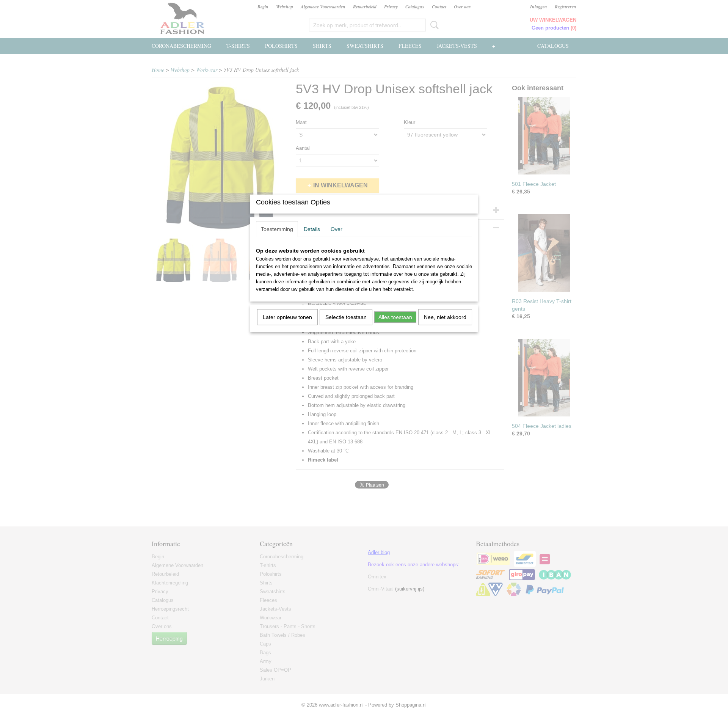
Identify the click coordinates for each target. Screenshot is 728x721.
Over (336, 229)
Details (312, 229)
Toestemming (277, 229)
